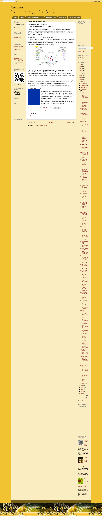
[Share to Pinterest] (60, 108)
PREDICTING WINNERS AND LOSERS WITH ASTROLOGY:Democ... (84, 304)
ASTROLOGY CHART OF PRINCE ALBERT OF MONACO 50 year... (84, 171)
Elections (41, 110)
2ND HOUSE (35, 110)
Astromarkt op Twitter (19, 35)
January (83, 397)
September (83, 89)
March (82, 393)
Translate (83, 51)
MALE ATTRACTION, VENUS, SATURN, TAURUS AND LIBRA (84, 259)
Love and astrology (18, 46)
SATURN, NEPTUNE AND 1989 (83, 289)
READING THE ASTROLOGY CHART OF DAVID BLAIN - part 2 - (84, 155)
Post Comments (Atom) (41, 125)
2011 (80, 75)
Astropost (17, 7)
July (82, 385)
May (82, 389)
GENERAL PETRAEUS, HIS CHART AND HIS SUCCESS (84, 229)
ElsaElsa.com (17, 58)
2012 (80, 73)
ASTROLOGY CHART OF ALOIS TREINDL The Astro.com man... (83, 206)
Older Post (70, 122)
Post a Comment (34, 115)
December (83, 83)
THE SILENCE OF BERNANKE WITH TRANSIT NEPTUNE (84, 103)
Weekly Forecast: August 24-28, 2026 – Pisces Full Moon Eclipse (18, 61)
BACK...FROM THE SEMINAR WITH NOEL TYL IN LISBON (84, 188)
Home (15, 17)
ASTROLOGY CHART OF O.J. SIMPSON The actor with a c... (83, 295)
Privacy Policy (62, 17)
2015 (80, 66)
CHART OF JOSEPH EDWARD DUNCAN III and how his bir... (84, 369)
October (83, 87)
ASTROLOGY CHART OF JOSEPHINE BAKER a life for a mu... (84, 352)
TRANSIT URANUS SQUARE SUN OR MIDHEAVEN (84, 95)
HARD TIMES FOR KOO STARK (83, 110)
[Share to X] (57, 108)
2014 (80, 68)
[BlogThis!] (55, 108)
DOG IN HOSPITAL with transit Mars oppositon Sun (83, 180)
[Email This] (54, 108)
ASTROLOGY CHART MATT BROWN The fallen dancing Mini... (84, 281)
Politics (53, 110)
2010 (80, 77)
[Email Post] (51, 107)
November (83, 85)
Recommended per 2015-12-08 (35, 17)
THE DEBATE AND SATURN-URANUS (83, 131)
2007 (80, 400)
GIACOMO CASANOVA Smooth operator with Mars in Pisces (84, 116)
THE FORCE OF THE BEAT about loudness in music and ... (84, 147)
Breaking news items (74, 17)
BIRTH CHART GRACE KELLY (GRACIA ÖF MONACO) (84, 251)
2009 (80, 79)
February (83, 395)
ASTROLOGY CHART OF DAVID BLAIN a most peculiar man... (84, 163)
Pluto (49, 110)
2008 (80, 81)
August (83, 383)
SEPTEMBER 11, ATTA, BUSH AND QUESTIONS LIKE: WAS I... (84, 360)
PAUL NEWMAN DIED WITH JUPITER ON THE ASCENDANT (84, 124)
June (82, 387)
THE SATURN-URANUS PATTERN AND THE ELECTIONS (84, 345)
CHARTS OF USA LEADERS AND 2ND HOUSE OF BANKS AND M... (84, 138)
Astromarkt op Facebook (17, 38)
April (82, 391)
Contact (22, 17)
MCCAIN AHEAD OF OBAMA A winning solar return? (84, 313)
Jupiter (46, 110)
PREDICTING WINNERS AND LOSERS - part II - (83, 273)
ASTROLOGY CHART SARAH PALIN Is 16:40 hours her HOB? (84, 337)
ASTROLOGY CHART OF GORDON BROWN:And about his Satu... (84, 215)
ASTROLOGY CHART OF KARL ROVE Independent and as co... (84, 236)
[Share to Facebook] (58, 108)
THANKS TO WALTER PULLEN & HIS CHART (84, 222)
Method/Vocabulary (51, 17)
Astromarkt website (18, 40)
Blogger (67, 504)
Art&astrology (17, 49)
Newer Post (32, 122)
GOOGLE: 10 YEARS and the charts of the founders (84, 319)
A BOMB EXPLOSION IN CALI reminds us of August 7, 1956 (84, 377)
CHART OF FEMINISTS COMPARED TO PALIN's (84, 266)
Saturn (57, 110)
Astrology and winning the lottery (86, 443)
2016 (80, 64)
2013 (80, 71)
